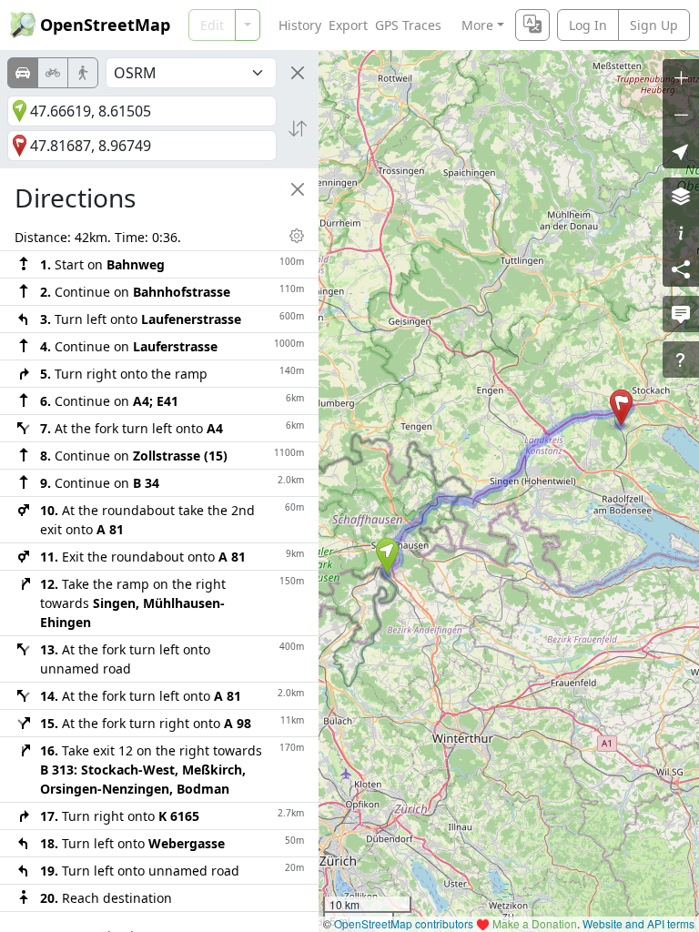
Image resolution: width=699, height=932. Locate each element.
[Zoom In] (681, 77)
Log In (588, 25)
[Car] (22, 72)
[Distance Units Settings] (297, 236)
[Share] (681, 268)
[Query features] (681, 359)
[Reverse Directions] (297, 128)
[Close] (297, 72)
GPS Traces (408, 25)
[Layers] (681, 195)
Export (348, 25)
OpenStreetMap (105, 24)
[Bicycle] (52, 72)
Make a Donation (534, 923)
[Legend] (681, 232)
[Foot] (82, 72)
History (300, 25)
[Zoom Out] (681, 114)
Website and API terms (638, 923)
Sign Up (654, 25)
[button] (387, 556)
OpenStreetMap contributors (403, 923)
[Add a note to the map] (681, 314)
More (477, 25)
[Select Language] (532, 25)
